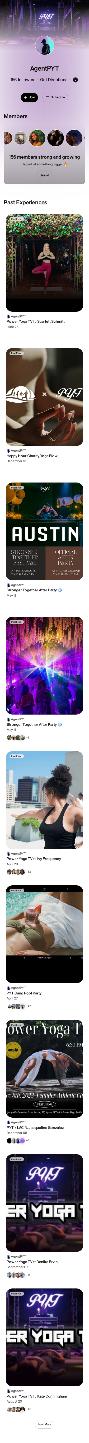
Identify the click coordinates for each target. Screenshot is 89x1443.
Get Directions (53, 80)
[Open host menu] (80, 8)
